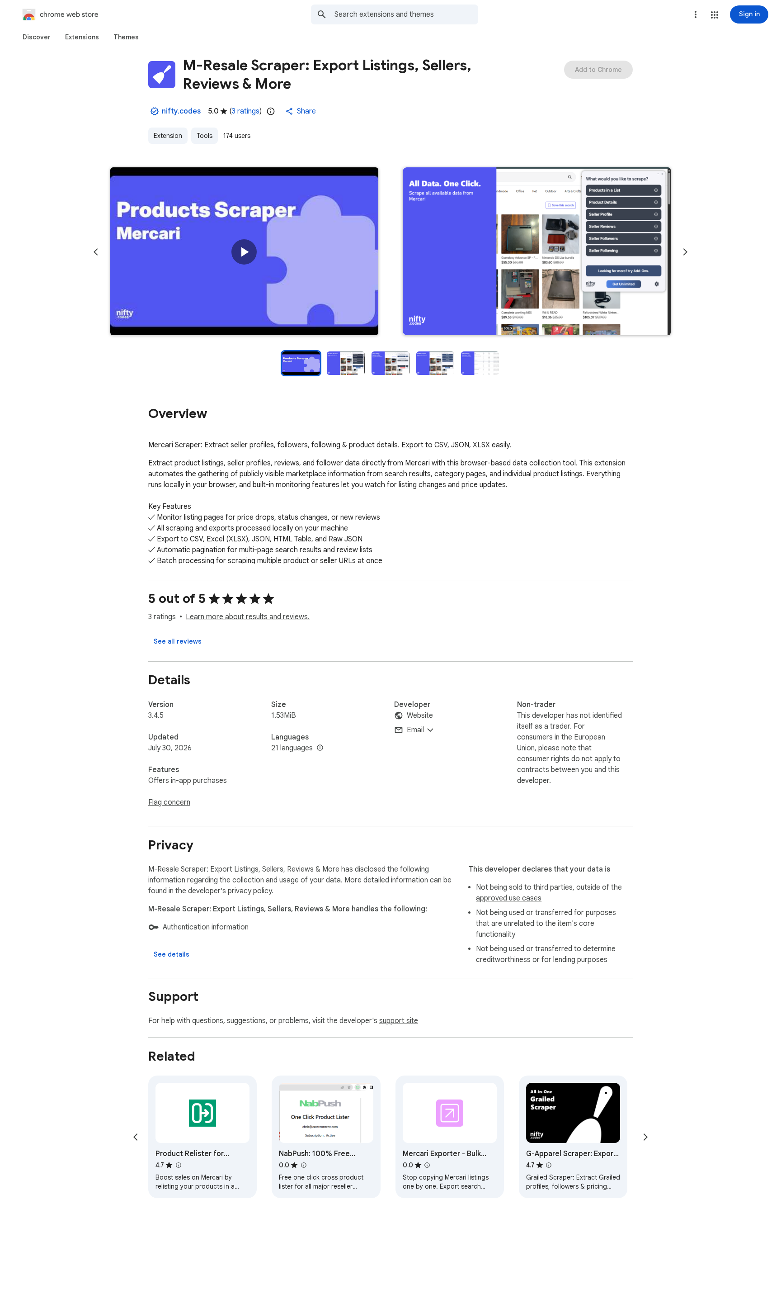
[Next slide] (685, 252)
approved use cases (508, 898)
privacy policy (250, 891)
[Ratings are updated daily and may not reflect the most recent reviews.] (271, 111)
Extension (168, 136)
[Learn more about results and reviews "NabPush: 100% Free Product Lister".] (303, 1165)
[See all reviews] (177, 641)
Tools (204, 136)
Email (415, 730)
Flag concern (169, 802)
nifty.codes (181, 111)
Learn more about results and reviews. (248, 616)
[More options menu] (696, 14)
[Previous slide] (96, 252)
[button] (715, 15)
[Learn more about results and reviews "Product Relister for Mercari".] (178, 1165)
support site (398, 1020)
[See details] (171, 954)
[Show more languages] (320, 748)
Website (420, 715)
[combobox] (406, 14)
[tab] (36, 37)
